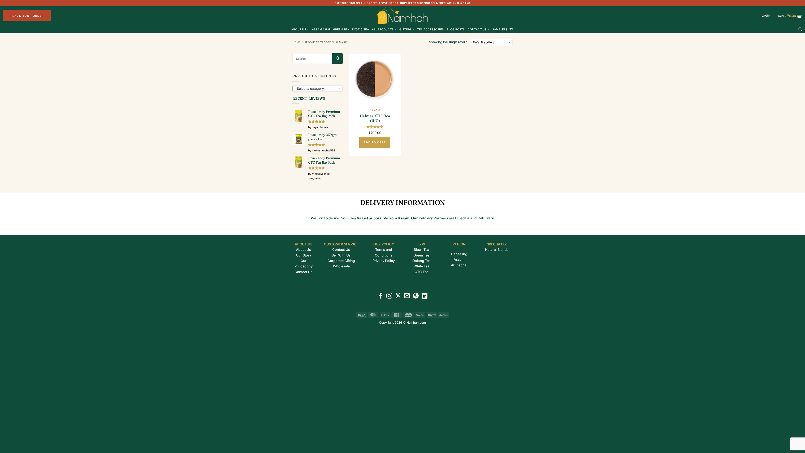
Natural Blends (497, 249)
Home (296, 42)
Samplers (499, 29)
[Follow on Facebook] (380, 296)
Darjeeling (459, 254)
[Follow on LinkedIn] (424, 296)
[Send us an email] (407, 296)
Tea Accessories (430, 29)
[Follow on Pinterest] (416, 296)
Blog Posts (456, 29)
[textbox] (316, 89)
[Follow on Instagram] (389, 296)
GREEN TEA (341, 29)
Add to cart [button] (375, 142)
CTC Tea (421, 272)
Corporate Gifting (341, 261)
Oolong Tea (421, 261)
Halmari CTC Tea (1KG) (375, 118)
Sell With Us (341, 255)
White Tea (421, 266)
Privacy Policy (384, 261)
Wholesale (341, 266)
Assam (459, 259)
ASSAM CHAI (321, 29)
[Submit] (337, 58)
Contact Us (477, 29)
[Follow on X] (398, 296)
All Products (382, 29)
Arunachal (459, 265)
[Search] (800, 29)
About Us (298, 29)
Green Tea (421, 255)
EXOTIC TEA (360, 29)
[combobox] (317, 88)
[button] (766, 15)
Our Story (303, 255)
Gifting (405, 29)
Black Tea (421, 249)
